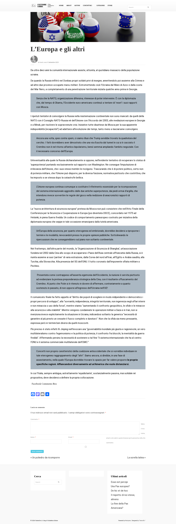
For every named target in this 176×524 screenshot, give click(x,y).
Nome (33, 437)
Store (110, 5)
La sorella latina (135, 457)
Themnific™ (142, 520)
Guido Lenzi (43, 62)
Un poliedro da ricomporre (46, 457)
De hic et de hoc (119, 490)
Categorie (101, 5)
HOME (61, 5)
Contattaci (87, 5)
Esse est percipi (119, 482)
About (68, 5)
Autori (77, 5)
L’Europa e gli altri (58, 49)
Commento (35, 419)
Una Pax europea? (120, 486)
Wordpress (128, 520)
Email (70, 437)
